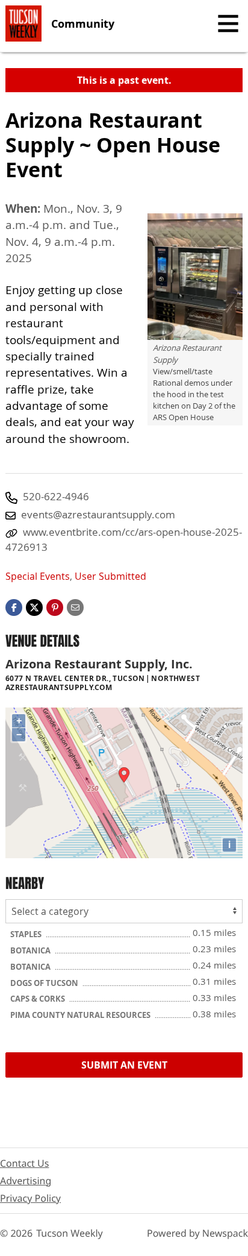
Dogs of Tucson (45, 983)
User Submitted (110, 576)
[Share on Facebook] (13, 606)
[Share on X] (34, 606)
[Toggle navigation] (228, 23)
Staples (26, 934)
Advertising (25, 1180)
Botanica (31, 950)
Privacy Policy (30, 1198)
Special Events (37, 576)
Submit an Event (124, 1065)
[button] (54, 606)
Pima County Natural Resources (81, 1015)
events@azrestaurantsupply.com (98, 514)
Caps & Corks (38, 998)
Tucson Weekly (69, 1233)
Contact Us (24, 1163)
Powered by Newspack (197, 1233)
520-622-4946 (56, 496)
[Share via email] (75, 606)
